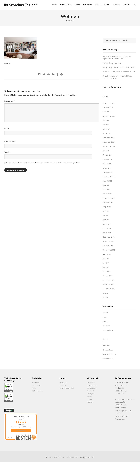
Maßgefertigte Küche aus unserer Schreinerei (119, 67)
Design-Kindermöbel (67, 388)
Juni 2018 (106, 263)
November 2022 (108, 142)
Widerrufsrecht (37, 391)
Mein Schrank (92, 385)
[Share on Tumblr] (57, 74)
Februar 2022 (107, 155)
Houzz (89, 396)
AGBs (34, 388)
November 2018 (108, 241)
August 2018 (107, 254)
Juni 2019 (106, 211)
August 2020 (107, 181)
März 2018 (106, 271)
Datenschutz (36, 385)
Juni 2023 (106, 125)
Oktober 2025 (108, 108)
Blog (104, 317)
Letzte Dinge (91, 388)
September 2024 (109, 116)
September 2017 (109, 289)
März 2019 (106, 224)
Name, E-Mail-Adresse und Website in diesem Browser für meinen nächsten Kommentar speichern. (43, 163)
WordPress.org (108, 358)
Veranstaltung (108, 330)
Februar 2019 (107, 228)
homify (89, 399)
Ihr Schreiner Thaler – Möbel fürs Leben (66, 457)
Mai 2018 (106, 267)
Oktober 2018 (108, 246)
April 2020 (106, 185)
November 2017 (108, 284)
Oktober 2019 (108, 202)
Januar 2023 (107, 133)
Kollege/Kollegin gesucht (112, 63)
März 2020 (106, 189)
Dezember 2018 (108, 237)
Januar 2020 (107, 194)
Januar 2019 (107, 233)
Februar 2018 (107, 276)
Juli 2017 (106, 293)
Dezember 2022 (108, 138)
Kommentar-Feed (109, 354)
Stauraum (106, 326)
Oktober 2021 (108, 159)
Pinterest (90, 402)
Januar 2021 (107, 168)
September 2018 (109, 250)
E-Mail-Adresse (9, 141)
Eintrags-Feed (108, 350)
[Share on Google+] (48, 74)
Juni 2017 (106, 297)
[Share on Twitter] (44, 74)
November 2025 (108, 103)
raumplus (63, 382)
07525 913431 (121, 394)
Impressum (36, 382)
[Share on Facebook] (39, 74)
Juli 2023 (106, 120)
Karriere (105, 322)
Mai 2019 (106, 215)
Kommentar (9, 101)
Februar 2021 (107, 164)
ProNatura (63, 385)
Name (6, 128)
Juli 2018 (106, 258)
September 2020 (109, 177)
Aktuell (105, 313)
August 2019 (107, 207)
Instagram (90, 394)
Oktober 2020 (108, 172)
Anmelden (106, 345)
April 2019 (106, 220)
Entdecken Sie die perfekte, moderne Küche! (119, 72)
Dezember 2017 (108, 280)
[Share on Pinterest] (61, 74)
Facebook (90, 391)
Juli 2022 (106, 151)
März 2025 (106, 112)
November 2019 (108, 198)
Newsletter (91, 382)
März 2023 (106, 129)
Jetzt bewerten (20, 430)
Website (7, 152)
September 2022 (109, 146)
